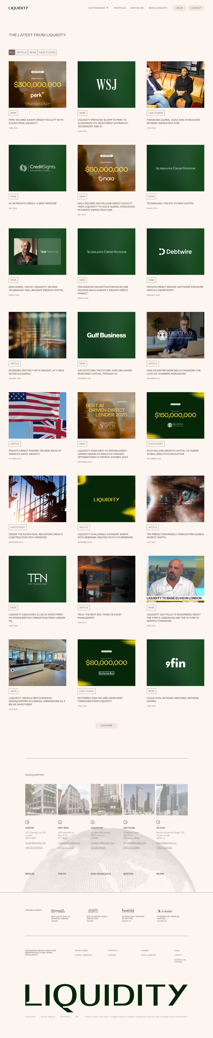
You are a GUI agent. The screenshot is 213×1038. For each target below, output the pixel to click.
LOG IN (179, 8)
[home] (18, 8)
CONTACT (196, 8)
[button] (98, 8)
